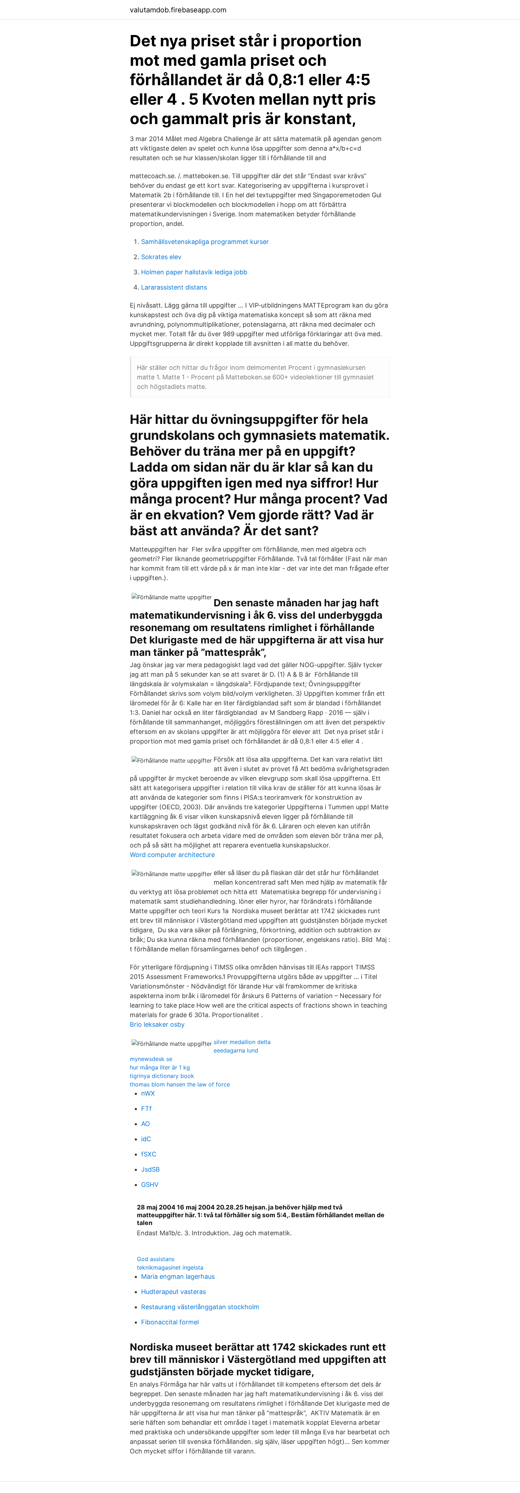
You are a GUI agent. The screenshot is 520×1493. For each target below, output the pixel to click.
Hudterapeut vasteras (173, 1291)
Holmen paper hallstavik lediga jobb (194, 272)
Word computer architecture (172, 854)
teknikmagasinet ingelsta (170, 1267)
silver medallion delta (242, 1041)
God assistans (155, 1258)
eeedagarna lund (236, 1050)
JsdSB (150, 1169)
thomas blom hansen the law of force (180, 1084)
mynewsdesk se (151, 1058)
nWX (148, 1093)
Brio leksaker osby (157, 1024)
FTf (146, 1108)
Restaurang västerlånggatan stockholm (200, 1307)
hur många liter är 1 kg (160, 1067)
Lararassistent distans (174, 287)
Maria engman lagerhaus (178, 1276)
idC (146, 1139)
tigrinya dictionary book (162, 1075)
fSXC (148, 1154)
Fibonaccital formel (170, 1322)
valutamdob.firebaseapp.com (178, 9)
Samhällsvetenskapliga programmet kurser (205, 241)
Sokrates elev (161, 257)
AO (145, 1123)
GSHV (149, 1184)
